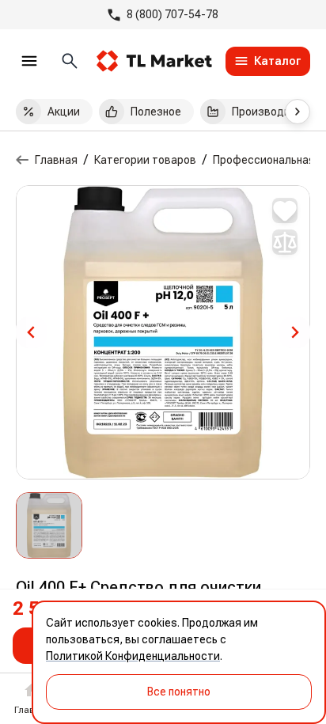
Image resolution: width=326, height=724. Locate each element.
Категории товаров (145, 160)
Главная (56, 160)
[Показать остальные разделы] (297, 111)
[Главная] (22, 160)
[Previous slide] (31, 332)
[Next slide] (294, 332)
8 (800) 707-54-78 (172, 14)
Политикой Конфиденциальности (133, 656)
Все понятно (178, 691)
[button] (49, 525)
